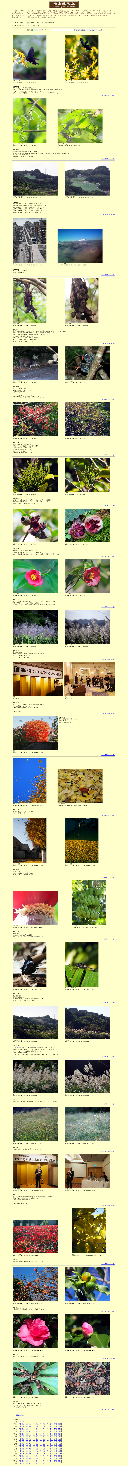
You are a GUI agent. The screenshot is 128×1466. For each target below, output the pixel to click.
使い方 (100, 30)
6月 (37, 1423)
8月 (44, 1423)
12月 (24, 1421)
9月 (48, 1423)
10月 (51, 1423)
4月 (30, 1423)
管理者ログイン (20, 1415)
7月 (41, 1423)
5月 (34, 1423)
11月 (20, 1421)
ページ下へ (112, 95)
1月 (20, 1423)
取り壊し (19, 1047)
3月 (27, 1423)
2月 (23, 1423)
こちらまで (29, 25)
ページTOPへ (105, 95)
